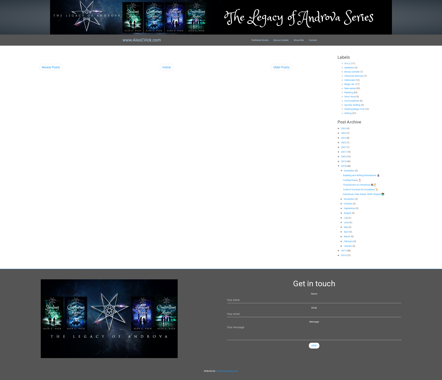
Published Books (260, 40)
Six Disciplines (351, 100)
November (349, 199)
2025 (344, 133)
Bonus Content (281, 40)
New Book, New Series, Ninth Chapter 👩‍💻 (363, 194)
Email (314, 307)
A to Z (347, 63)
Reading (348, 92)
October (348, 203)
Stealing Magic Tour (354, 109)
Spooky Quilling (352, 105)
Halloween (349, 80)
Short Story (350, 96)
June (346, 222)
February (348, 241)
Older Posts (281, 67)
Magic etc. (349, 84)
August (348, 213)
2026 (344, 128)
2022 (344, 147)
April (346, 231)
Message (314, 321)
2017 (344, 250)
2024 (344, 138)
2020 (344, 156)
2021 (344, 152)
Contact (313, 40)
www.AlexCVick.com (142, 40)
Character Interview (354, 76)
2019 (344, 161)
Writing (348, 113)
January (348, 246)
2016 (344, 255)
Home (166, 67)
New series (350, 88)
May (346, 227)
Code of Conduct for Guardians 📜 (360, 189)
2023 (344, 142)
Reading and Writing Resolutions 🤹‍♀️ (361, 175)
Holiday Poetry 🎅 (352, 180)
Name (314, 293)
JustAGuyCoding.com (227, 371)
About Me (299, 40)
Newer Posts (51, 67)
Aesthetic (349, 67)
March (347, 236)
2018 (344, 166)
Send (314, 345)
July (346, 218)
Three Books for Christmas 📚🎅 (359, 185)
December (349, 170)
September (350, 208)
